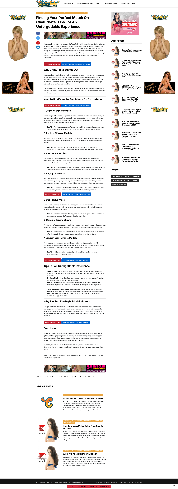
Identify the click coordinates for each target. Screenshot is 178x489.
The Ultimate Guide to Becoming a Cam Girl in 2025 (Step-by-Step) (130, 99)
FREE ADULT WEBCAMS (84, 4)
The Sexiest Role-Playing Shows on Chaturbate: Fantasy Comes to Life (131, 159)
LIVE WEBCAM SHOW (127, 4)
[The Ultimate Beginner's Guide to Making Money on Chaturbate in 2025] (115, 123)
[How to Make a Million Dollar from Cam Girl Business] (48, 430)
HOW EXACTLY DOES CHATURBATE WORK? (83, 398)
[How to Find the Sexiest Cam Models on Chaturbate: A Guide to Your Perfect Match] (115, 147)
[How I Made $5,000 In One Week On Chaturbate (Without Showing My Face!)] (115, 135)
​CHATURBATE (68, 4)
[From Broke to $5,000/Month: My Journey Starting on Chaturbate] (115, 87)
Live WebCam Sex (61, 13)
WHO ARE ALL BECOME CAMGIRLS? (80, 454)
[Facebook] (38, 33)
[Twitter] (38, 38)
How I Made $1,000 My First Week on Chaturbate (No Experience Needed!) (131, 111)
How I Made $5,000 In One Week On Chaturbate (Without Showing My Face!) (131, 135)
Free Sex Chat (71, 13)
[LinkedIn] (38, 47)
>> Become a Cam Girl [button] (52, 64)
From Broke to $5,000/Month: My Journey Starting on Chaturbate (132, 87)
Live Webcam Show (82, 13)
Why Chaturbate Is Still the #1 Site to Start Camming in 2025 (131, 75)
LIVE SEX (99, 4)
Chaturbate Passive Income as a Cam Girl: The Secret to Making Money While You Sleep (132, 63)
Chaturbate (40, 13)
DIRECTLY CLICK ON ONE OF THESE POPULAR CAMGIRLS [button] (89, 486)
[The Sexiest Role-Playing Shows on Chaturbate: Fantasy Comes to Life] (115, 159)
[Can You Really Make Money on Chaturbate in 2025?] (115, 51)
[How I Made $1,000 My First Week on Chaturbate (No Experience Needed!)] (115, 111)
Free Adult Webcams (49, 13)
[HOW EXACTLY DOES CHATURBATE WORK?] (48, 403)
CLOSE (172, 485)
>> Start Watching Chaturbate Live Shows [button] (76, 64)
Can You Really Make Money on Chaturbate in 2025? (132, 51)
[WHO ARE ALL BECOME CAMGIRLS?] (48, 458)
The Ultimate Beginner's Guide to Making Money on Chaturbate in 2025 (131, 123)
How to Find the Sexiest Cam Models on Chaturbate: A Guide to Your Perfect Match (131, 147)
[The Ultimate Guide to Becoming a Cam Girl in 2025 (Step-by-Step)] (115, 99)
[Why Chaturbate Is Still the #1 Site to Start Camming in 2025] (115, 75)
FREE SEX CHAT (111, 4)
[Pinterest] (38, 43)
